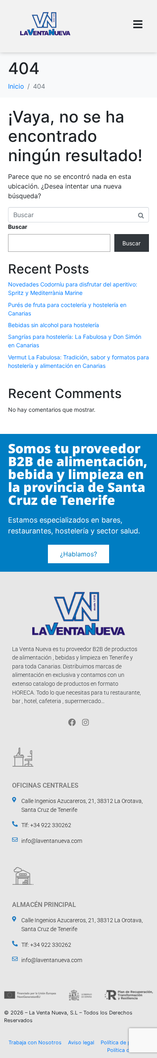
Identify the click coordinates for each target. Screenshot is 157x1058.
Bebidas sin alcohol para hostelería (53, 325)
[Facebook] (72, 722)
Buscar (17, 226)
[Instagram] (85, 722)
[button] (138, 24)
